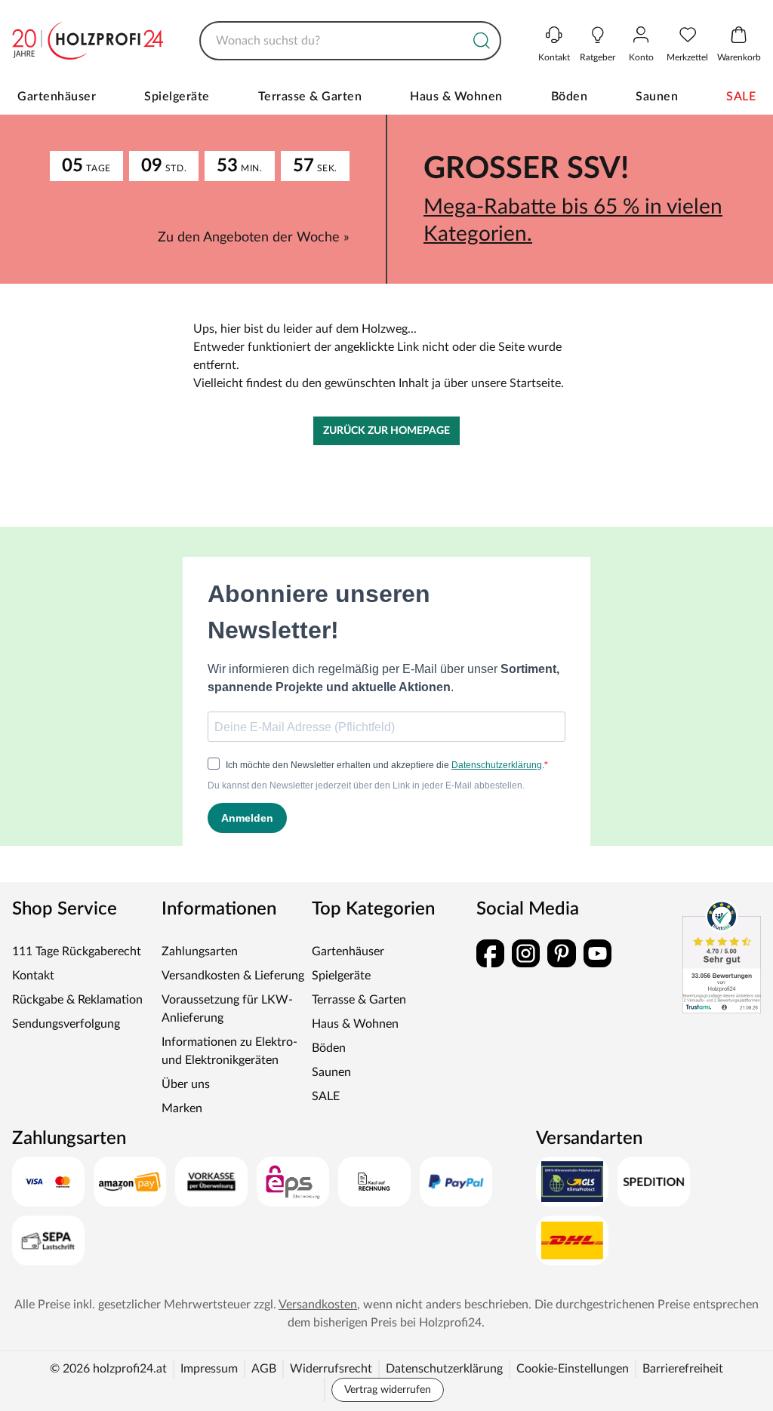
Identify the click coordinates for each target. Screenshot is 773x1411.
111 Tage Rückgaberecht (76, 970)
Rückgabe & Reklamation (77, 1018)
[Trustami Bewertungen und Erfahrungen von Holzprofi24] (710, 974)
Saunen (651, 97)
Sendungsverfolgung (66, 1042)
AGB (258, 1387)
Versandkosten (346, 1323)
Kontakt (33, 994)
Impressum (204, 1387)
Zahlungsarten (197, 970)
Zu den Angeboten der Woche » (248, 256)
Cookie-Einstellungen (567, 1387)
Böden (563, 97)
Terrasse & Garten (283, 106)
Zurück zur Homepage (381, 449)
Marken (179, 1126)
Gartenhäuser (51, 97)
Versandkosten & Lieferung (230, 994)
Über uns (183, 1102)
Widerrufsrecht (326, 1387)
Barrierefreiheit (677, 1387)
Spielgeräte (172, 97)
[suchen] (470, 41)
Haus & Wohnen (428, 106)
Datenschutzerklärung (438, 1387)
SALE (735, 97)
